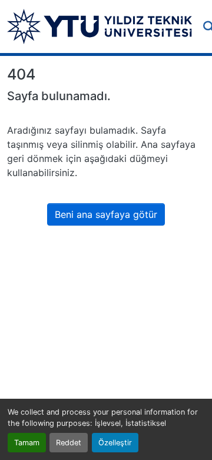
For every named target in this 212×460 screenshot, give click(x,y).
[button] (99, 26)
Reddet (68, 442)
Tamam (26, 442)
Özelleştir (115, 442)
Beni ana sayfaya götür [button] (106, 214)
